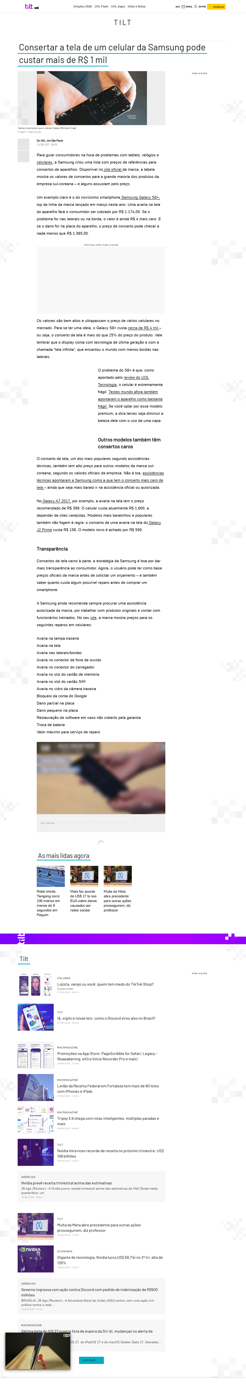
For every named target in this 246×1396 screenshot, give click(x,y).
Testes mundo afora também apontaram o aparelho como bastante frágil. (130, 399)
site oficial (112, 169)
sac (178, 6)
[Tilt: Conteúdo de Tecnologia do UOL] (29, 6)
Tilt (123, 22)
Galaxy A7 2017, (56, 501)
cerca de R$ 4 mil (143, 328)
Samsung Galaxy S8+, (140, 197)
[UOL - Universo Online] (36, 8)
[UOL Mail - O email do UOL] (187, 7)
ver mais (89, 1360)
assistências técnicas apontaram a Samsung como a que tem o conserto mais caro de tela (100, 480)
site (93, 617)
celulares (44, 162)
